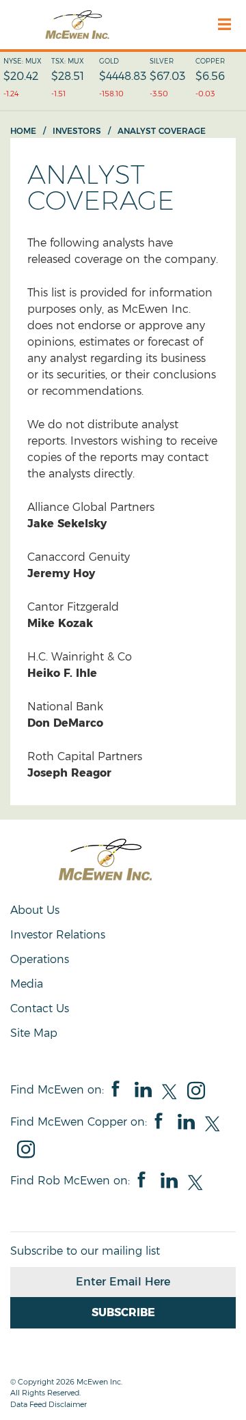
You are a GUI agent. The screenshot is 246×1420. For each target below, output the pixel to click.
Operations (39, 959)
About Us (34, 910)
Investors (77, 131)
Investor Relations (57, 934)
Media (26, 983)
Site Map (33, 1033)
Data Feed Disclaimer (48, 1404)
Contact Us (39, 1008)
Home (23, 131)
